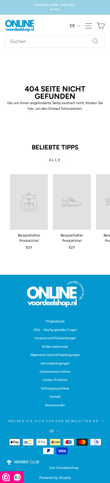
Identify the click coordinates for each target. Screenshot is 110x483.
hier (31, 108)
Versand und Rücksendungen (55, 338)
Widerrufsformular (55, 347)
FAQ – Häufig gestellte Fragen (55, 330)
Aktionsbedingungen (55, 363)
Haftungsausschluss (55, 388)
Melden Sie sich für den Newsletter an (54, 421)
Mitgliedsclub (55, 321)
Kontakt (55, 397)
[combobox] (55, 41)
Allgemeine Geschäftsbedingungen (55, 355)
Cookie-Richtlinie (55, 380)
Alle (55, 160)
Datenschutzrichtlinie (55, 372)
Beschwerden (55, 405)
